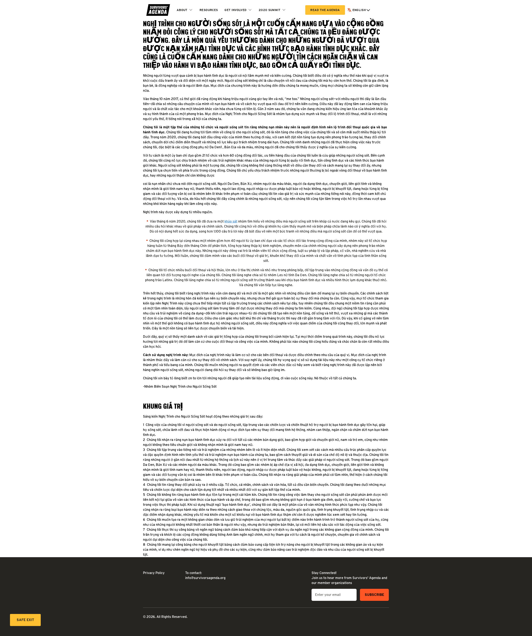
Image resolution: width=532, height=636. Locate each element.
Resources (209, 10)
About (182, 10)
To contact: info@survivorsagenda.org (203, 575)
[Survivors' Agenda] (158, 10)
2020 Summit (270, 10)
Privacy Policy (154, 573)
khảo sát (230, 221)
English (359, 10)
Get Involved (235, 10)
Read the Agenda (325, 10)
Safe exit (25, 620)
